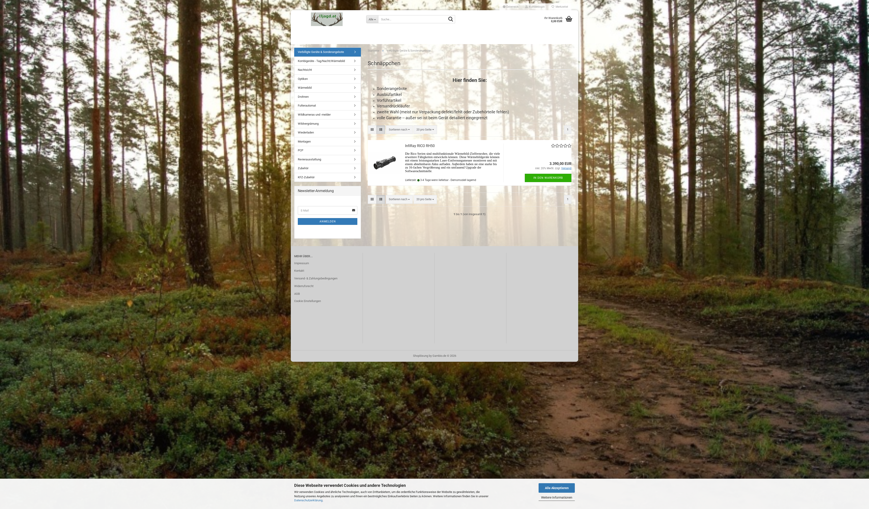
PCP (300, 150)
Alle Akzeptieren (557, 488)
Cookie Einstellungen (307, 301)
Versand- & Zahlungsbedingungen (315, 278)
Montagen (304, 141)
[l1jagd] (326, 19)
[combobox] (399, 129)
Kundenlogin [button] (536, 6)
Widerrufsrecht (303, 286)
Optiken (303, 79)
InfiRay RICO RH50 (420, 146)
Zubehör (303, 168)
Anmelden (328, 221)
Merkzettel (561, 6)
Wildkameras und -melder (314, 114)
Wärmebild (305, 87)
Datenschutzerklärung (308, 500)
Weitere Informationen (556, 497)
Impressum (301, 263)
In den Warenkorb (548, 177)
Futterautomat (307, 105)
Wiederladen (306, 132)
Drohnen (303, 96)
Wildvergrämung (308, 123)
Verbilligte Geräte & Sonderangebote (321, 52)
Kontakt (299, 270)
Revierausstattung (309, 159)
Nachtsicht (305, 69)
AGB (297, 293)
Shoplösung (420, 355)
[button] (510, 6)
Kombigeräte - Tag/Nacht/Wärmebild (321, 61)
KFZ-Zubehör (306, 177)
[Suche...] (450, 19)
